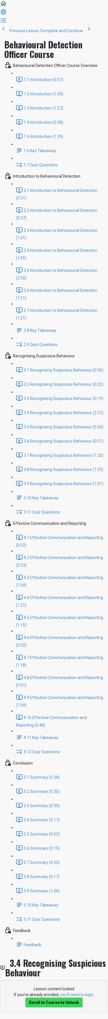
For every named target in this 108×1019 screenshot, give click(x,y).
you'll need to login (77, 994)
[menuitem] (3, 14)
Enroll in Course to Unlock (54, 1002)
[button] (3, 5)
